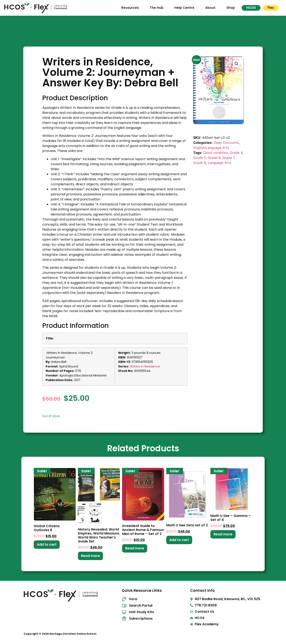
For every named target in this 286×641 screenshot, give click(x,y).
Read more (90, 555)
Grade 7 (228, 158)
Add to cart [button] (47, 544)
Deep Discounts (226, 142)
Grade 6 (214, 158)
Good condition (215, 153)
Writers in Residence (145, 366)
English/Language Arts (211, 147)
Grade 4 (236, 153)
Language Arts (219, 163)
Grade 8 (199, 163)
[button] (236, 63)
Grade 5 (199, 158)
